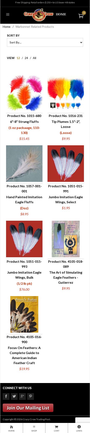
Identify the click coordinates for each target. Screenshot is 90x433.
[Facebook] (6, 396)
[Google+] (22, 396)
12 (18, 58)
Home (6, 26)
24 (26, 58)
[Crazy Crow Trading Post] (44, 14)
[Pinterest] (30, 396)
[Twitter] (14, 396)
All (34, 58)
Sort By (13, 35)
